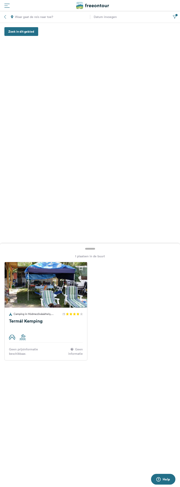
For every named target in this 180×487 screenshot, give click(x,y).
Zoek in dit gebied (21, 31)
